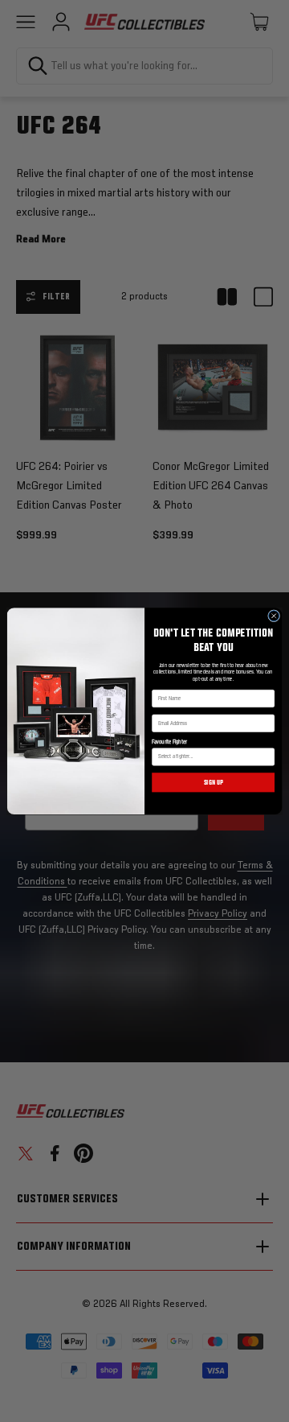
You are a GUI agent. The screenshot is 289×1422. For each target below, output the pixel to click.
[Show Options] (267, 756)
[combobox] (211, 756)
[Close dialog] (274, 616)
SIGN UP (213, 782)
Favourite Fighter (169, 742)
